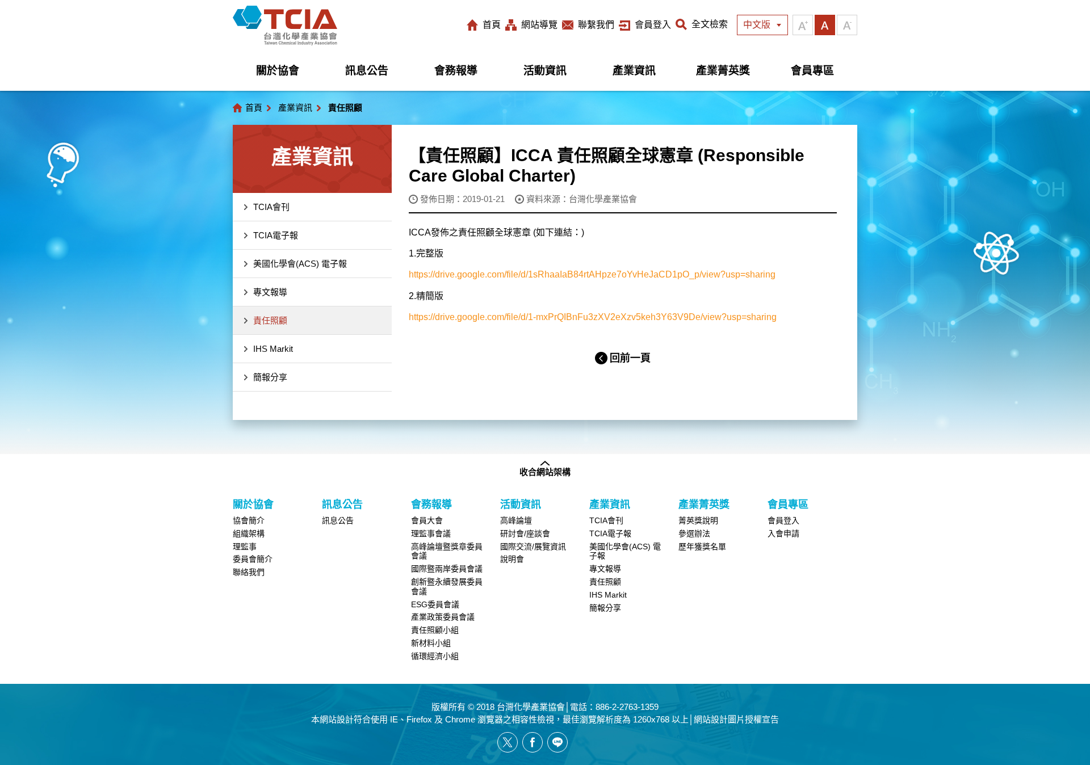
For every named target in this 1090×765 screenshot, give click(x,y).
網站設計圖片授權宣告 (736, 719)
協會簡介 (249, 520)
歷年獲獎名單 (702, 546)
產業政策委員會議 (443, 616)
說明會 (512, 559)
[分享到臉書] (532, 742)
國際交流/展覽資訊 (533, 546)
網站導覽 (539, 25)
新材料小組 (431, 643)
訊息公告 (366, 71)
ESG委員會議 (435, 604)
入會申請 (783, 533)
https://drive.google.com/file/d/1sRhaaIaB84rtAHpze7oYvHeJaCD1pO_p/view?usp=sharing (592, 274)
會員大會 (427, 520)
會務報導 (455, 71)
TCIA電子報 (275, 235)
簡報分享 (270, 377)
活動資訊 (545, 71)
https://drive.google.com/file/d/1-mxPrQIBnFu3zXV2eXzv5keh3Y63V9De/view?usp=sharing (593, 317)
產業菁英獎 (723, 71)
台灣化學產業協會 (285, 25)
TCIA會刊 (271, 207)
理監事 (245, 546)
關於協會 (277, 71)
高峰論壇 (516, 520)
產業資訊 (634, 71)
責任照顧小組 (435, 629)
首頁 (492, 25)
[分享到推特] (507, 742)
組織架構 (249, 533)
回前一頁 (630, 358)
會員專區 (812, 71)
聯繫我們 (596, 25)
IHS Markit (273, 349)
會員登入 (653, 25)
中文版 (756, 25)
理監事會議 (431, 533)
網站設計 (337, 719)
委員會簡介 (252, 559)
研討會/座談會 (525, 533)
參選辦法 (694, 533)
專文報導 (270, 292)
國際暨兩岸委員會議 (447, 568)
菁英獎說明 (698, 520)
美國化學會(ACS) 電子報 (300, 263)
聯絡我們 (249, 572)
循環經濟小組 (435, 656)
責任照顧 (270, 320)
